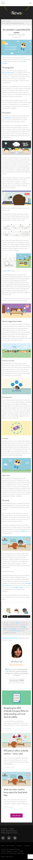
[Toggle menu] (30, 3)
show (17, 623)
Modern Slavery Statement (9, 831)
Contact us (4, 829)
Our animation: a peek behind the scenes (13, 23)
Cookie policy (27, 845)
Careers (11, 829)
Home (3, 21)
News (8, 21)
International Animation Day (9, 638)
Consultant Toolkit (18, 587)
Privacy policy (19, 845)
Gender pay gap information (9, 833)
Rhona (7, 669)
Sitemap (3, 845)
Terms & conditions (10, 845)
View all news (16, 815)
